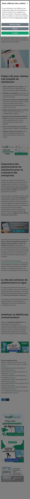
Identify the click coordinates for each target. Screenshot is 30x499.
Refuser (15, 29)
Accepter (15, 33)
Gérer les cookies (15, 24)
